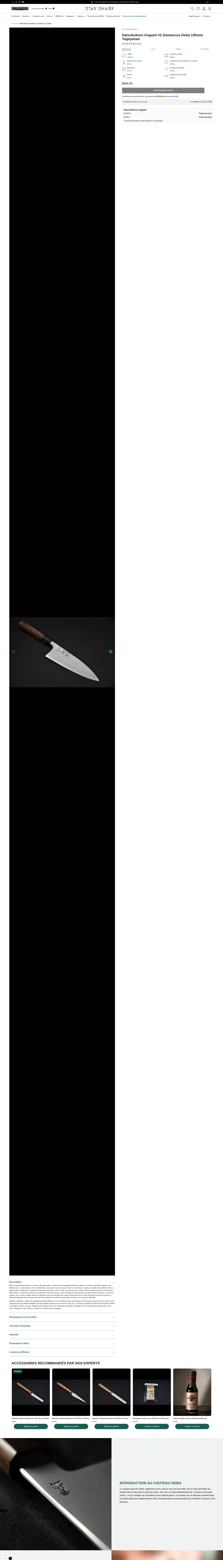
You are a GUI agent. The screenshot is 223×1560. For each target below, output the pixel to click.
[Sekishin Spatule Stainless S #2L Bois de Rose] (31, 1392)
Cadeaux (80, 16)
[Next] (111, 652)
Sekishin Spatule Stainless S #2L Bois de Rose (30, 1418)
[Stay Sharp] (99, 8)
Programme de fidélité (95, 16)
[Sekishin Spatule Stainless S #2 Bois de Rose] (111, 1392)
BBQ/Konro (60, 16)
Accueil (14, 23)
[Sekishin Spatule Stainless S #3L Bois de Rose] (71, 1392)
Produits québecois (113, 16)
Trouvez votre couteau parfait (134, 16)
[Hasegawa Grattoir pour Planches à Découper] (152, 1392)
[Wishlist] (198, 8)
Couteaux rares (38, 16)
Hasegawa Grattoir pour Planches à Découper (151, 1418)
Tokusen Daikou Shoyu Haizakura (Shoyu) (190, 1418)
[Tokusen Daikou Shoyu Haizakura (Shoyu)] (192, 1392)
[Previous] (14, 652)
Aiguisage (70, 16)
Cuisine (49, 16)
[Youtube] (23, 2)
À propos (206, 16)
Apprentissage (194, 16)
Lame (153, 49)
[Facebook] (12, 2)
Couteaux (25, 16)
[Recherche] (192, 8)
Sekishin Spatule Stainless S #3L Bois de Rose (70, 1418)
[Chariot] (210, 8)
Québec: (127, 117)
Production (205, 49)
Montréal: (127, 113)
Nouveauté (15, 16)
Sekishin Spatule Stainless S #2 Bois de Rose (110, 1418)
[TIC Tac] (19, 2)
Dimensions (126, 49)
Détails (178, 49)
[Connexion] (204, 8)
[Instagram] (16, 2)
